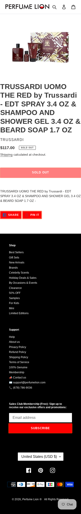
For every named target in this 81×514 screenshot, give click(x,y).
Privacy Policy (17, 347)
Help (12, 337)
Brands (13, 267)
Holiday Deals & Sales (22, 277)
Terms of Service (19, 362)
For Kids (14, 303)
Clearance (15, 288)
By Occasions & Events (23, 282)
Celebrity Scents (19, 272)
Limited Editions (19, 313)
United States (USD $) (39, 457)
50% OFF (14, 293)
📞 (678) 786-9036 (20, 387)
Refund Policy (17, 352)
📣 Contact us (17, 377)
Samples (14, 298)
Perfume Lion (30, 499)
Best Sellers (16, 252)
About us (14, 341)
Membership (16, 372)
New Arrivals (16, 262)
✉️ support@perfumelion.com (27, 382)
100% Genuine (18, 367)
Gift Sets (14, 257)
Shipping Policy (18, 357)
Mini (11, 308)
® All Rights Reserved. (54, 499)
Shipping (6, 154)
